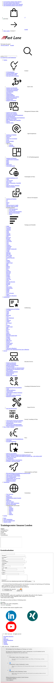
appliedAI (8, 230)
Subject (3, 574)
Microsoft (8, 273)
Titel (3, 558)
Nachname (4, 557)
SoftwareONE (9, 288)
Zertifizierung (6, 297)
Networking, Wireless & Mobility (13, 395)
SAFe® (8, 137)
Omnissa (8, 278)
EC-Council (9, 256)
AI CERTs (8, 227)
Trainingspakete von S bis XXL (13, 478)
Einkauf (8, 121)
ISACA (8, 267)
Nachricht (4, 580)
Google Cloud (9, 262)
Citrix (7, 243)
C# (7, 201)
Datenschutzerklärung (8, 640)
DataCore (8, 252)
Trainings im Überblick (11, 112)
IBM (7, 265)
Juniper (7, 270)
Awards (8, 495)
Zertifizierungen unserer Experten (13, 498)
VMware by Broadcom (11, 295)
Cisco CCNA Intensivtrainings (13, 474)
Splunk (7, 290)
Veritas (7, 294)
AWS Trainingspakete (11, 477)
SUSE (7, 292)
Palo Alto (8, 339)
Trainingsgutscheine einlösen (12, 96)
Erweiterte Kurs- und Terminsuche (8, 57)
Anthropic (8, 228)
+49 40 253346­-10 (5, 45)
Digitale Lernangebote (11, 100)
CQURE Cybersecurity (11, 249)
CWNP (7, 250)
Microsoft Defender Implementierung (14, 425)
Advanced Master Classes (12, 73)
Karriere (5, 515)
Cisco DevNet (12, 210)
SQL (7, 204)
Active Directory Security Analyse (13, 421)
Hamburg (11, 509)
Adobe (7, 226)
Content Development (11, 364)
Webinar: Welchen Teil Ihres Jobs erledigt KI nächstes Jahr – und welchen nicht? (24, 456)
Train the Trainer (10, 122)
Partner (7, 499)
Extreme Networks (10, 257)
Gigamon (8, 261)
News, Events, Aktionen (8, 427)
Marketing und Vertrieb (11, 119)
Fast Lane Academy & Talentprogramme (15, 368)
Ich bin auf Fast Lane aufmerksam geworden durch (13, 581)
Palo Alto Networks (10, 281)
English (26, 29)
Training (5, 60)
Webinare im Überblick (11, 453)
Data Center (9, 181)
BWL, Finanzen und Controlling (13, 120)
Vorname (4, 555)
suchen (2, 56)
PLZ (3, 566)
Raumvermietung (10, 373)
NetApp (8, 274)
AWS (7, 236)
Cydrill (7, 251)
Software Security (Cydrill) (12, 205)
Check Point (9, 241)
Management (9, 496)
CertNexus (8, 240)
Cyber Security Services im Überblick (14, 420)
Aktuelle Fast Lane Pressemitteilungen (14, 439)
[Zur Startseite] (11, 42)
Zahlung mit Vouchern (11, 479)
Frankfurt (11, 508)
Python (7, 202)
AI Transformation (10, 72)
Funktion (4, 560)
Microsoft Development (14, 212)
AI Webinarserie (9, 458)
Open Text (8, 279)
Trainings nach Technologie (12, 89)
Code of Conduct (10, 501)
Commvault (8, 246)
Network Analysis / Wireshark (12, 185)
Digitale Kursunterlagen (11, 98)
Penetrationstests (10, 423)
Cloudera (8, 245)
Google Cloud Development (15, 211)
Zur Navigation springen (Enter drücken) (12, 1)
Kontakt (12, 45)
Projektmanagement (10, 116)
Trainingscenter (9, 99)
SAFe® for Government (11, 138)
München (11, 510)
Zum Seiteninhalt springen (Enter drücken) (12, 5)
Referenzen (8, 500)
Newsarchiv (9, 440)
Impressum (5, 639)
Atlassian (11, 145)
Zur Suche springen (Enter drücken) (11, 3)
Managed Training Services (12, 365)
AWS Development (13, 209)
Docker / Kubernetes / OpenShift (13, 183)
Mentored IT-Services (11, 396)
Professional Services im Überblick (14, 387)
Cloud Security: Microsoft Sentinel (14, 424)
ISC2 (7, 269)
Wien (10, 512)
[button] (12, 30)
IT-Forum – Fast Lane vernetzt (13, 461)
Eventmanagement (10, 366)
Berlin (10, 506)
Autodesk (8, 235)
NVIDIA (8, 276)
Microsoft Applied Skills (11, 335)
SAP (7, 285)
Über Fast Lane (9, 494)
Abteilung (4, 563)
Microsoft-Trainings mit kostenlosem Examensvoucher (18, 473)
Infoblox (8, 266)
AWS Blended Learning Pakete (13, 475)
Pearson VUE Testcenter (11, 375)
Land (3, 567)
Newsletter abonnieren (11, 441)
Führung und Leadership (11, 114)
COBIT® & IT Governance (12, 159)
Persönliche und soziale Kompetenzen (14, 115)
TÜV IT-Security (10, 293)
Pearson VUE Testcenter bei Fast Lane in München (17, 349)
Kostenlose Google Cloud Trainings (14, 460)
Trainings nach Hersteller (11, 88)
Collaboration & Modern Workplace (14, 392)
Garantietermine (9, 91)
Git (7, 200)
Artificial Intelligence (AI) (12, 178)
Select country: (6, 30)
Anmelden (5, 644)
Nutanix (8, 275)
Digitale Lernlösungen (11, 362)
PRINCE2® (9, 164)
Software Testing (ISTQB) (12, 206)
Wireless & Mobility (10, 186)
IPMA (7, 160)
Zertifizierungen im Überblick (12, 309)
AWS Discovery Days (11, 457)
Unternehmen (6, 482)
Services (5, 350)
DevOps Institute (10, 141)
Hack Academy (9, 370)
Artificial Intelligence (11, 390)
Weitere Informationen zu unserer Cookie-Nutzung (17, 677)
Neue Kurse (9, 93)
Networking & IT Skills (11, 74)
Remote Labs (9, 374)
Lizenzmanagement (10, 165)
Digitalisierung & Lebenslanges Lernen (15, 369)
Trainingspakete (9, 94)
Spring (10, 214)
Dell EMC (8, 254)
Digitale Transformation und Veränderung (15, 117)
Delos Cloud (9, 255)
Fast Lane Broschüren (11, 504)
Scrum (7, 139)
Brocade (8, 238)
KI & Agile (8, 136)
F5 (6, 259)
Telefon (3, 570)
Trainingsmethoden (10, 95)
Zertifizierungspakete (11, 480)
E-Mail (3, 572)
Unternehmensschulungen (12, 90)
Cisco (7, 242)
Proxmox (8, 283)
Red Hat (8, 284)
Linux (7, 184)
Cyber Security (9, 180)
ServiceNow (12, 146)
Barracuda (8, 237)
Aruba (7, 232)
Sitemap (5, 642)
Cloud (7, 179)
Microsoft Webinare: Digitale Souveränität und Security (18, 454)
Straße (3, 564)
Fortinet (8, 260)
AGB (4, 637)
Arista (7, 231)
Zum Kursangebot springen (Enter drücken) (13, 4)
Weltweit (11, 514)
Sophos (7, 289)
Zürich (10, 513)
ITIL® (7, 162)
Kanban (8, 142)
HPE (7, 264)
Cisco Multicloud (10, 317)
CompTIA (8, 247)
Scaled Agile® (9, 343)
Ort (2, 569)
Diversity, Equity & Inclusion (12, 503)
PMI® (7, 163)
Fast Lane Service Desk (11, 408)
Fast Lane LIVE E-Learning (12, 75)
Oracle (7, 280)
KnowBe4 (8, 271)
